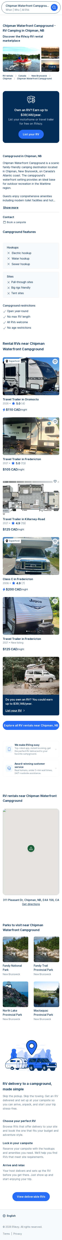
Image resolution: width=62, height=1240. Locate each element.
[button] (31, 848)
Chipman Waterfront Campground (34, 78)
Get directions (31, 904)
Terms (6, 1233)
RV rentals (8, 75)
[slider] (15, 403)
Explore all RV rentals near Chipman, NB (31, 725)
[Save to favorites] (55, 361)
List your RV (31, 134)
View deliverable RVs (31, 1196)
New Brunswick (39, 75)
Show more (10, 207)
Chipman (7, 78)
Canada (22, 75)
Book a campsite (16, 222)
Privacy (17, 1233)
